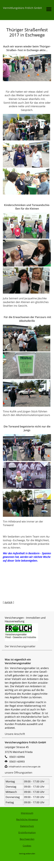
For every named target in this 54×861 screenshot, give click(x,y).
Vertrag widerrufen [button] (27, 853)
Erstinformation (27, 832)
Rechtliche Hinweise (27, 819)
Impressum (27, 813)
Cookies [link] (27, 845)
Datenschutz (27, 826)
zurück (8, 602)
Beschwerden (27, 839)
